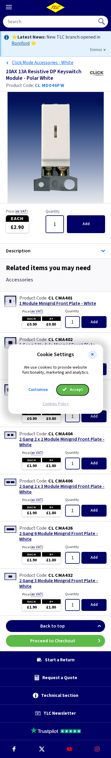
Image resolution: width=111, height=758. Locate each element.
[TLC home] (55, 7)
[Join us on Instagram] (97, 749)
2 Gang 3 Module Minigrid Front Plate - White (58, 583)
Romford (21, 43)
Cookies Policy (56, 404)
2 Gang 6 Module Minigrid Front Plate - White (58, 536)
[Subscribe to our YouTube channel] (69, 749)
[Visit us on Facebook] (14, 749)
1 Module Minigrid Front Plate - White (57, 303)
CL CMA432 (60, 575)
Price (17, 211)
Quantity (52, 211)
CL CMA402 (60, 339)
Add (86, 224)
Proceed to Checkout (52, 641)
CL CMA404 (60, 434)
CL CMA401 (60, 298)
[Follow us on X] (42, 749)
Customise (38, 390)
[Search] (102, 22)
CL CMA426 (60, 528)
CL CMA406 (60, 481)
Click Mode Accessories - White (42, 62)
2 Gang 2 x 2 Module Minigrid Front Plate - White (61, 442)
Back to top (52, 626)
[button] (92, 354)
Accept (76, 390)
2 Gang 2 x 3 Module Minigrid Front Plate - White (61, 489)
